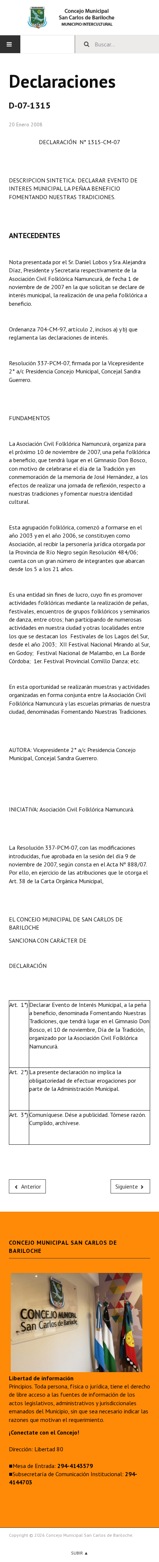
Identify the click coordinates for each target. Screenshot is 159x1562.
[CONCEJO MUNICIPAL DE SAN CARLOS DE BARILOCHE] (79, 17)
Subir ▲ (79, 1553)
